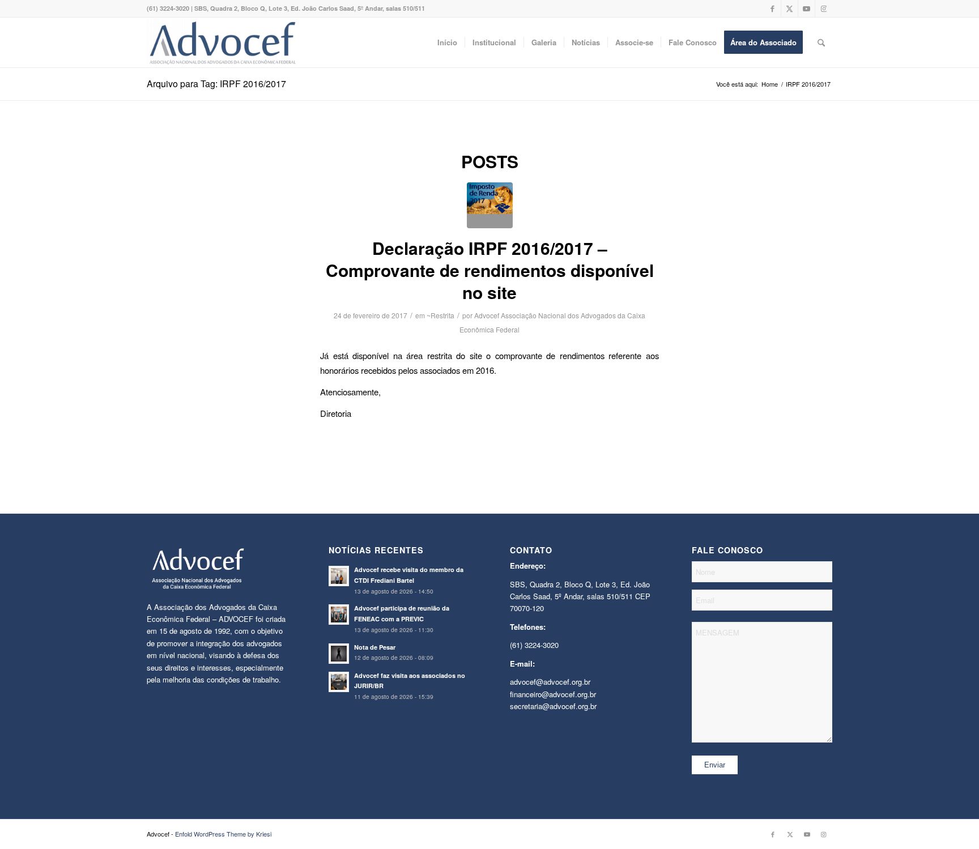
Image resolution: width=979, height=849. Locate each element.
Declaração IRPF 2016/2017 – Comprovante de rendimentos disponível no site (490, 270)
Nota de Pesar (374, 647)
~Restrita (440, 315)
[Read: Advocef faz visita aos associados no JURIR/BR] (339, 682)
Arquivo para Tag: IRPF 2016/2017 (216, 83)
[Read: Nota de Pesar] (339, 653)
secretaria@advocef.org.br (553, 706)
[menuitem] (447, 42)
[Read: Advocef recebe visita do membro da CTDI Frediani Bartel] (339, 576)
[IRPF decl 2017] (490, 205)
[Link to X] (789, 8)
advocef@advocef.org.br (550, 681)
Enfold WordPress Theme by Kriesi (223, 833)
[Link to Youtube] (806, 8)
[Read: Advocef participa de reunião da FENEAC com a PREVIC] (339, 614)
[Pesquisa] (821, 42)
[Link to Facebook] (772, 8)
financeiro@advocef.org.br (553, 694)
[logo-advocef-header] (222, 42)
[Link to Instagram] (823, 8)
